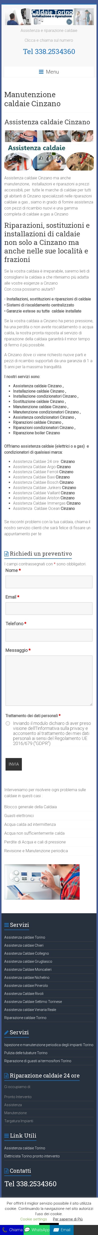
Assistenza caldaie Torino (24, 937)
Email (12, 597)
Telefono (16, 623)
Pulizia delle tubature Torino (25, 1053)
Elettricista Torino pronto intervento (32, 1156)
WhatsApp (37, 1230)
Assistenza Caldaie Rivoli (23, 994)
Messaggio (18, 650)
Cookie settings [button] (33, 1219)
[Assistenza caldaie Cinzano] (49, 132)
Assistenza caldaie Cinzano (47, 122)
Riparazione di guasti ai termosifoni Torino (37, 1061)
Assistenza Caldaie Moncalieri (28, 970)
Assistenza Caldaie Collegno (26, 953)
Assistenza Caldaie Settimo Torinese (33, 1002)
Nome (13, 570)
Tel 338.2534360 (49, 51)
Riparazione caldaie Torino (25, 1018)
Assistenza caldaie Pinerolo (26, 986)
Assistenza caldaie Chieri (23, 945)
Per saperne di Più (68, 1219)
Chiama (12, 1230)
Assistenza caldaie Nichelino (27, 978)
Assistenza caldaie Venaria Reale (30, 1010)
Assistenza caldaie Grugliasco (28, 961)
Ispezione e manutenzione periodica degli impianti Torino (48, 1045)
